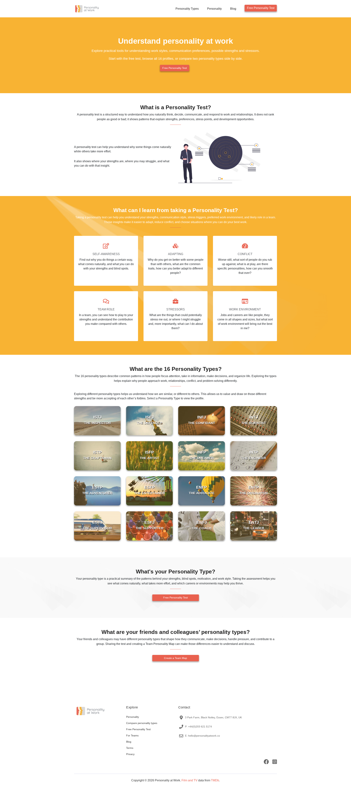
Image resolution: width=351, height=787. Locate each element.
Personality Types (187, 8)
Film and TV (189, 780)
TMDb (215, 780)
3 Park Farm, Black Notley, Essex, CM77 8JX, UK (213, 717)
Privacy (130, 754)
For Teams (132, 735)
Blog (233, 8)
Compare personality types (141, 723)
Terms (129, 747)
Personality (214, 8)
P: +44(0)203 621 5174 (198, 726)
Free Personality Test (260, 7)
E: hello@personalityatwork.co (202, 735)
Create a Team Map (175, 658)
